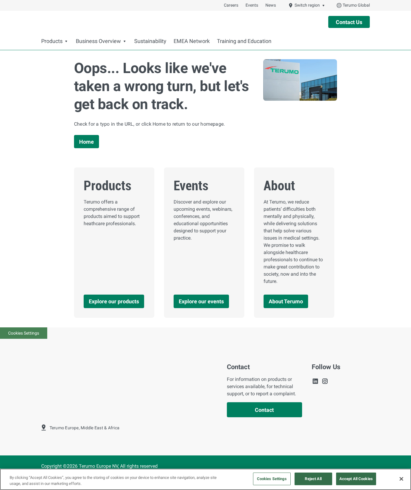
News (270, 5)
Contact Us (349, 22)
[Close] (401, 478)
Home (86, 142)
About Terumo (286, 301)
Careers (231, 5)
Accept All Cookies (356, 478)
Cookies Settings (23, 333)
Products (52, 41)
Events (252, 5)
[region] (205, 479)
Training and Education (244, 41)
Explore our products (114, 301)
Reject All (313, 478)
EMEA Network (192, 41)
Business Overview (98, 41)
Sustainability (150, 41)
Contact (264, 410)
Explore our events (201, 301)
